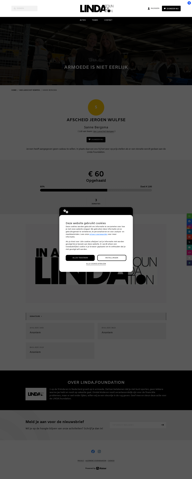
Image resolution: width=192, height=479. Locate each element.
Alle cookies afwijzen (96, 264)
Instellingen (111, 258)
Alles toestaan (80, 258)
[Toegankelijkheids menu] (189, 2)
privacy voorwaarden (98, 234)
